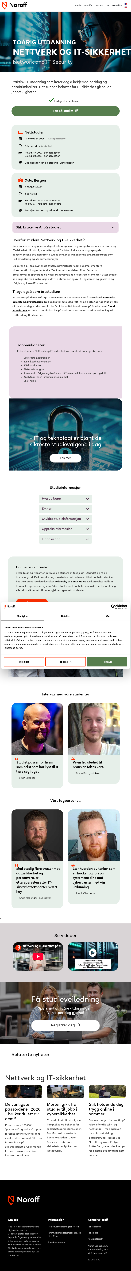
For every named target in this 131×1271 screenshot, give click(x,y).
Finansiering (51, 539)
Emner (47, 509)
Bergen (40, 181)
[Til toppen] (125, 1264)
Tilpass (64, 661)
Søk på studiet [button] (63, 111)
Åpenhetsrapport (56, 1243)
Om (107, 6)
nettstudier (35, 1238)
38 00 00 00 (94, 1260)
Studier (77, 6)
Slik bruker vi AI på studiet (38, 227)
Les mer (65, 458)
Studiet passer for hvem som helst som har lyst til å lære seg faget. (37, 770)
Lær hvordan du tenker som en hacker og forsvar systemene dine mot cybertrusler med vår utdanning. (94, 881)
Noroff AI (88, 6)
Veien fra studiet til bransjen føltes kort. (88, 768)
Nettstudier (34, 133)
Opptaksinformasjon (57, 529)
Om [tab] (108, 616)
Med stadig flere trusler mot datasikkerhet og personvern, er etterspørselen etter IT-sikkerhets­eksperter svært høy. (38, 883)
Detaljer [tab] (65, 616)
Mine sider (117, 6)
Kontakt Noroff (95, 1239)
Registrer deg (63, 1025)
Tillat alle (107, 661)
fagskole (22, 1238)
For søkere (93, 1233)
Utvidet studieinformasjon (61, 519)
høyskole (12, 1238)
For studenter (94, 1227)
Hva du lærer (51, 499)
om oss (15, 1256)
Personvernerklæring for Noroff (63, 1227)
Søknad (99, 6)
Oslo (28, 181)
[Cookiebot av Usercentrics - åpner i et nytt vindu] (113, 606)
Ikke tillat (24, 661)
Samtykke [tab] (22, 616)
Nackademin (14, 1248)
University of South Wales (70, 582)
